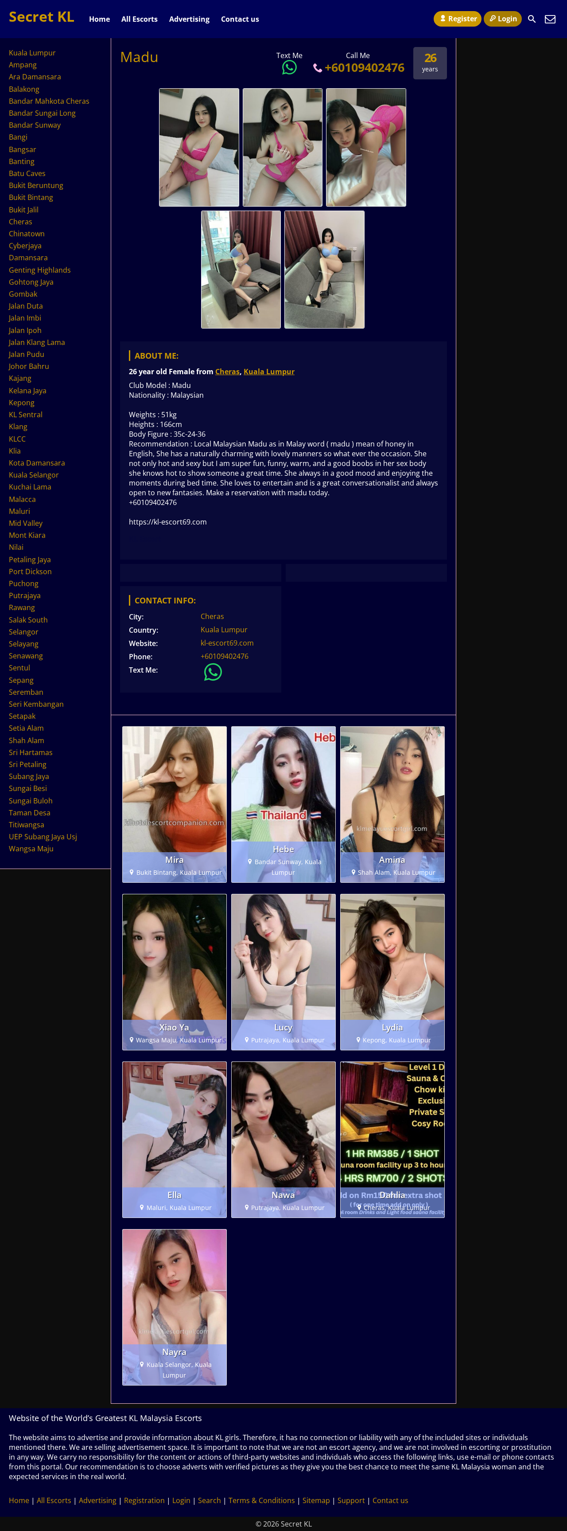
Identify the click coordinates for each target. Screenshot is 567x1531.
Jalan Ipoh (25, 330)
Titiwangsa (26, 825)
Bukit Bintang (31, 197)
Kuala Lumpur (269, 371)
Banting (22, 161)
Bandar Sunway (35, 125)
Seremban (26, 692)
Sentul (19, 668)
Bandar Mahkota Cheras (49, 101)
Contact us (240, 19)
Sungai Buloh (31, 801)
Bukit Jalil (24, 210)
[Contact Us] (550, 19)
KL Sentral (26, 414)
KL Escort (145, 539)
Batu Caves (27, 173)
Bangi (18, 137)
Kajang (20, 378)
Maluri (19, 511)
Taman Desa (29, 813)
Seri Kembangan (36, 704)
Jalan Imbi (25, 318)
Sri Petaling (28, 764)
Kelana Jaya (28, 390)
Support (351, 1500)
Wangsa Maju (31, 849)
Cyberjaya (25, 246)
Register (462, 18)
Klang (18, 426)
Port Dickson (30, 571)
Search (209, 1500)
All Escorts (139, 19)
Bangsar (22, 149)
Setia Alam (26, 728)
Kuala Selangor (34, 475)
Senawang (26, 656)
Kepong (22, 402)
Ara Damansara (35, 77)
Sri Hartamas (31, 752)
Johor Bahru (29, 366)
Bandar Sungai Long (42, 113)
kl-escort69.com (227, 643)
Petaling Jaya (30, 559)
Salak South (28, 620)
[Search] (532, 19)
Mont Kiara (27, 535)
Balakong (24, 89)
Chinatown (27, 234)
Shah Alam (26, 740)
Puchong (24, 583)
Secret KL (41, 16)
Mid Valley (26, 523)
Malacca (22, 499)
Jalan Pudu (26, 354)
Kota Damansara (37, 463)
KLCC (17, 439)
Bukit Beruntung (36, 185)
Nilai (16, 547)
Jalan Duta (26, 306)
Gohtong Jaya (31, 282)
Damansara (28, 257)
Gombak (23, 294)
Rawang (22, 607)
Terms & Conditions (262, 1500)
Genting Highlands (40, 270)
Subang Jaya (29, 776)
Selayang (24, 644)
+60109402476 (364, 67)
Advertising (189, 19)
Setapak (22, 716)
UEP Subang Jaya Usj (43, 837)
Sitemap (316, 1500)
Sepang (21, 680)
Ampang (23, 65)
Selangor (24, 632)
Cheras (227, 371)
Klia (15, 451)
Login (507, 18)
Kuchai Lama (30, 487)
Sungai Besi (28, 788)
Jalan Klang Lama (37, 342)
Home (99, 19)
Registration (144, 1500)
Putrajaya (25, 595)
